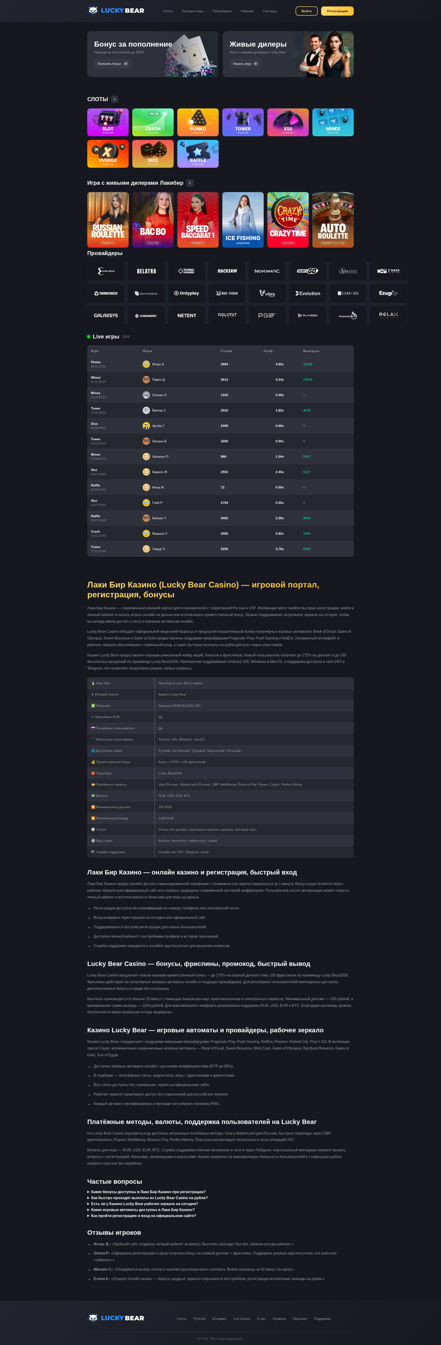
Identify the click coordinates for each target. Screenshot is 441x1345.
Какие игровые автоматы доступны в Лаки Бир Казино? (143, 1210)
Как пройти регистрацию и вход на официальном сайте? (143, 1216)
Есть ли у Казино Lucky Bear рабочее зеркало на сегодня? (144, 1204)
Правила (279, 1318)
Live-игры (270, 11)
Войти (307, 11)
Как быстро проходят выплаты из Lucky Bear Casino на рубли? (149, 1198)
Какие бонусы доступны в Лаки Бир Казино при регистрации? (148, 1192)
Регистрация (337, 11)
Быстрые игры (193, 11)
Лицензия (300, 1318)
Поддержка (322, 1318)
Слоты (168, 11)
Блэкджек (219, 1318)
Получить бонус (109, 63)
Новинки (247, 11)
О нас (261, 1318)
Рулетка (199, 1318)
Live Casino (241, 1318)
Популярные (222, 11)
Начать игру (242, 63)
